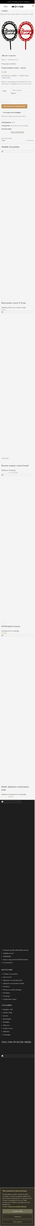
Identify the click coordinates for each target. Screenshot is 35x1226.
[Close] (33, 1189)
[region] (17, 1207)
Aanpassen (17, 1216)
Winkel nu (26, 2)
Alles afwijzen (17, 1222)
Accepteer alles (18, 1211)
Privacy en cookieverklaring (17, 1206)
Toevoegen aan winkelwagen (14, 106)
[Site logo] (17, 6)
